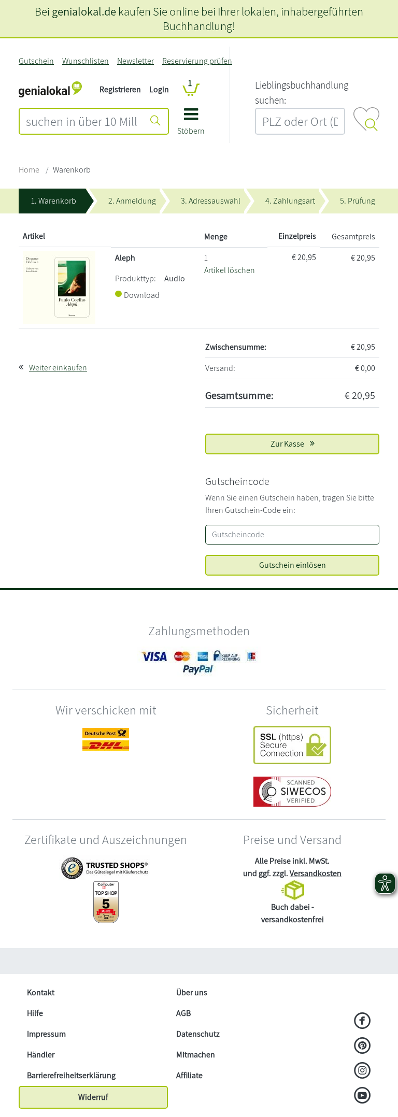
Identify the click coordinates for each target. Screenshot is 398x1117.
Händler (40, 1054)
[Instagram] (362, 1071)
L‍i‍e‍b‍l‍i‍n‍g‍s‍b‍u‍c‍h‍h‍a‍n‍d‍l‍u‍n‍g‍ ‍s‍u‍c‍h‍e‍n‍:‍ (301, 92)
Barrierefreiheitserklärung (71, 1075)
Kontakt (40, 992)
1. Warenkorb (53, 200)
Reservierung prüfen (197, 60)
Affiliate (189, 1075)
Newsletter (135, 60)
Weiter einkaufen (58, 367)
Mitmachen (195, 1054)
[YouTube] (362, 1096)
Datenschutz (198, 1033)
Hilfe (35, 1013)
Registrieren (120, 89)
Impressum (46, 1033)
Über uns (191, 992)
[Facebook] (362, 1022)
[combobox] (82, 121)
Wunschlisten (85, 60)
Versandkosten (316, 873)
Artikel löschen (229, 270)
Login (159, 89)
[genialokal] (50, 88)
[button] (191, 125)
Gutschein (36, 60)
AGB (183, 1013)
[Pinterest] (362, 1046)
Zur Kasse (288, 443)
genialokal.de (84, 11)
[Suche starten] (155, 121)
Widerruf (93, 1097)
